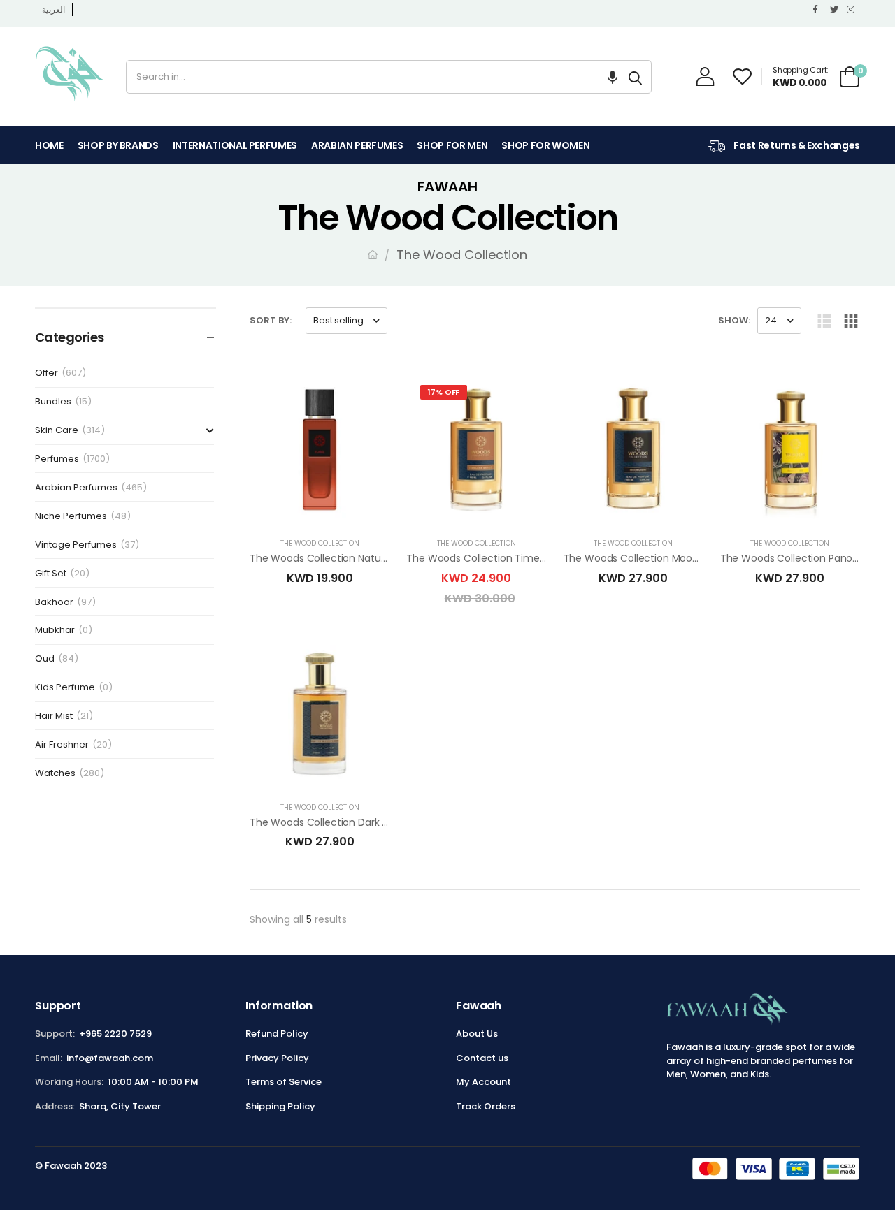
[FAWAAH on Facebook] (818, 10)
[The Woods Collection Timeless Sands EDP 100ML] (476, 449)
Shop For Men (452, 145)
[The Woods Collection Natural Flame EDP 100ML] (319, 449)
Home (49, 145)
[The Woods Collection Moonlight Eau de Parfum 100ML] (633, 449)
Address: (55, 1106)
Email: (48, 1058)
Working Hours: (69, 1081)
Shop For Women (545, 145)
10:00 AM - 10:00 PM (153, 1081)
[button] (612, 77)
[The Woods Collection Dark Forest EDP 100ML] (319, 713)
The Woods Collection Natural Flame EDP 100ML (362, 558)
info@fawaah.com (109, 1058)
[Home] (373, 254)
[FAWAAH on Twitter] (835, 10)
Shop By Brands (118, 145)
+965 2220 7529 (115, 1033)
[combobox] (373, 77)
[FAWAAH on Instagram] (852, 10)
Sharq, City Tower (120, 1106)
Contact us (482, 1058)
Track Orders (485, 1106)
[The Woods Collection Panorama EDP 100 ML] (790, 449)
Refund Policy (276, 1033)
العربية (53, 9)
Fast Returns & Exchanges (796, 145)
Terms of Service (283, 1081)
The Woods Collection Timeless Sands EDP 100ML (522, 558)
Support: (55, 1033)
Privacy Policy (277, 1058)
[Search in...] (635, 77)
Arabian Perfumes (357, 145)
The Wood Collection (319, 543)
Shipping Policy (280, 1106)
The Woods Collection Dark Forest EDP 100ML (355, 822)
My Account (483, 1081)
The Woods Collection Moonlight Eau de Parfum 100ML (693, 558)
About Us (477, 1033)
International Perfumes (235, 145)
